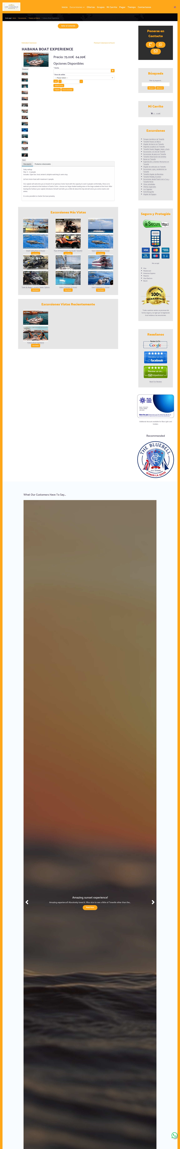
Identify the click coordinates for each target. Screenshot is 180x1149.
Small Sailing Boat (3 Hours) (35, 250)
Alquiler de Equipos (149, 194)
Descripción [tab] (27, 163)
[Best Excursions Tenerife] (11, 5)
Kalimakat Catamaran (29, 42)
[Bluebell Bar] (155, 459)
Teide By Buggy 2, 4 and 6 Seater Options (36, 287)
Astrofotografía (148, 191)
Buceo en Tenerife (149, 159)
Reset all (160, 88)
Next (24, 160)
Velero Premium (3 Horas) (68, 287)
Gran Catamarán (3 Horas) (100, 250)
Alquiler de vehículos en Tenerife (154, 166)
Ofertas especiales (149, 186)
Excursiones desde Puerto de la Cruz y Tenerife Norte (156, 180)
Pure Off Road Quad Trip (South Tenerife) (68, 250)
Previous (25, 69)
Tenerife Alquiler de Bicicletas (153, 174)
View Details (35, 254)
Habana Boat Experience (35, 342)
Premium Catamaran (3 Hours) (104, 42)
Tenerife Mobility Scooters (152, 176)
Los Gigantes (147, 189)
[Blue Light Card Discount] (155, 405)
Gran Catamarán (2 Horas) (100, 287)
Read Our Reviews (155, 381)
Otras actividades (149, 184)
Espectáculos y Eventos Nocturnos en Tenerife (156, 162)
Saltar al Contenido (68, 25)
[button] (153, 902)
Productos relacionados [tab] (43, 163)
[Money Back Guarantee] (155, 295)
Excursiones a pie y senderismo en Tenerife (155, 170)
